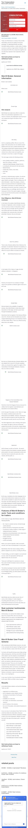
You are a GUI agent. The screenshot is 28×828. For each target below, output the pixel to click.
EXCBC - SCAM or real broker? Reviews (14, 768)
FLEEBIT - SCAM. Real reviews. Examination (11, 792)
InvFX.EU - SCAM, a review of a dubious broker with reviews (14, 773)
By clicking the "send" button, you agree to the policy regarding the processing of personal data (16, 27)
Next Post (14, 757)
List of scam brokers (6, 38)
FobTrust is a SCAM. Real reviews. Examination (12, 786)
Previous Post (14, 754)
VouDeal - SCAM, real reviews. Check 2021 (13, 780)
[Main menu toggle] (25, 2)
